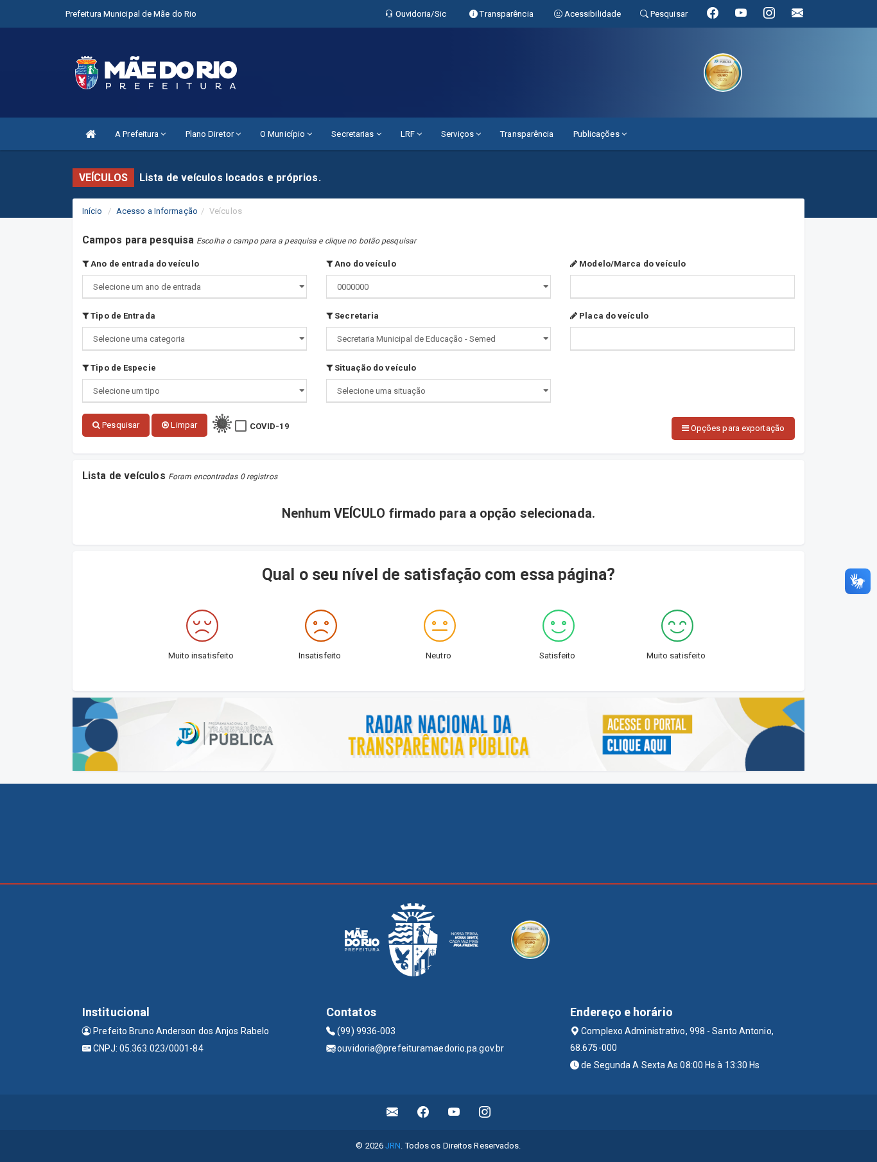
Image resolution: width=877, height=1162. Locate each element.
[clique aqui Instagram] (485, 1112)
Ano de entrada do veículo (144, 263)
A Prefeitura (138, 134)
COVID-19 (269, 426)
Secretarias (353, 134)
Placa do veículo (612, 316)
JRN (393, 1145)
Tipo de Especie (122, 368)
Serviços (458, 134)
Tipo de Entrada (122, 316)
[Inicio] (90, 134)
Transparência (526, 134)
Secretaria (356, 316)
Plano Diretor (211, 134)
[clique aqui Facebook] (423, 1112)
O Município (283, 134)
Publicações (597, 134)
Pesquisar (119, 425)
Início (92, 211)
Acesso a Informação (157, 211)
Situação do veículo (374, 368)
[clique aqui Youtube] (454, 1112)
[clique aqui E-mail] (392, 1112)
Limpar (183, 425)
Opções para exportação (737, 428)
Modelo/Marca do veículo (631, 263)
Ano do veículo (364, 263)
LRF (409, 134)
